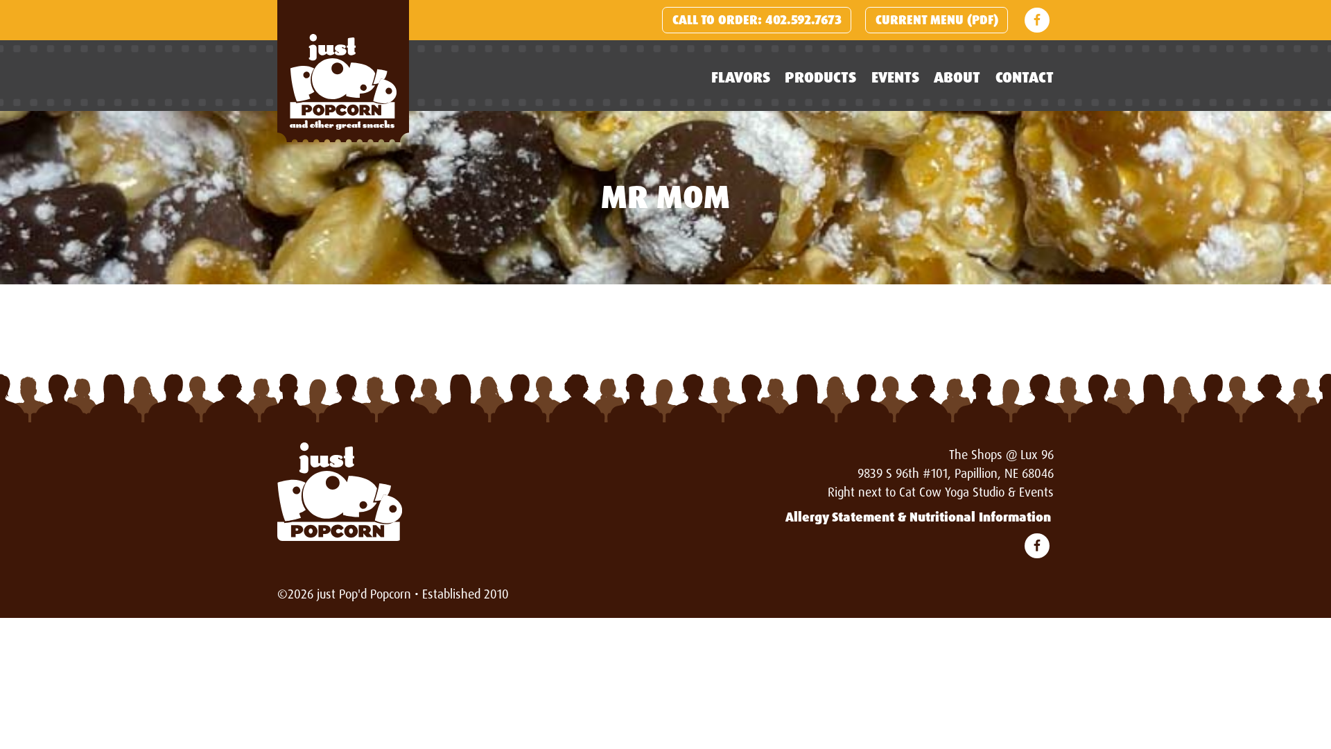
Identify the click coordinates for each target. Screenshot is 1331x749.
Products (820, 77)
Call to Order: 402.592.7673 (757, 20)
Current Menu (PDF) (937, 20)
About (957, 77)
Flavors (740, 77)
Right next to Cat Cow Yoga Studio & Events (941, 492)
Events (895, 77)
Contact (1024, 77)
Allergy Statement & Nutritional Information (918, 517)
